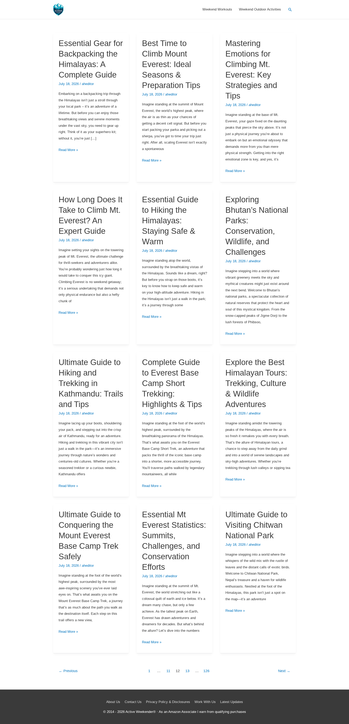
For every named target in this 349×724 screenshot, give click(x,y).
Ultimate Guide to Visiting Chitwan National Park (256, 525)
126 (206, 671)
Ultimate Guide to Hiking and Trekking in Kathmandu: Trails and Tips (91, 383)
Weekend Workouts (217, 9)
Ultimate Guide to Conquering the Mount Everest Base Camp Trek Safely (90, 535)
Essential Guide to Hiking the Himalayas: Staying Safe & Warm (170, 220)
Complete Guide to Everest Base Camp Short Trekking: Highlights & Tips (172, 383)
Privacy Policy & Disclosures (168, 702)
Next (284, 671)
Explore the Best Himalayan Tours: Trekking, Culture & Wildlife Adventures (256, 383)
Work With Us (205, 702)
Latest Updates (231, 702)
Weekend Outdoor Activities (260, 9)
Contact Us (133, 702)
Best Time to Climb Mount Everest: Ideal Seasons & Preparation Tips (171, 64)
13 (187, 671)
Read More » (68, 150)
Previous (68, 671)
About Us (113, 702)
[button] (290, 9)
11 (168, 671)
